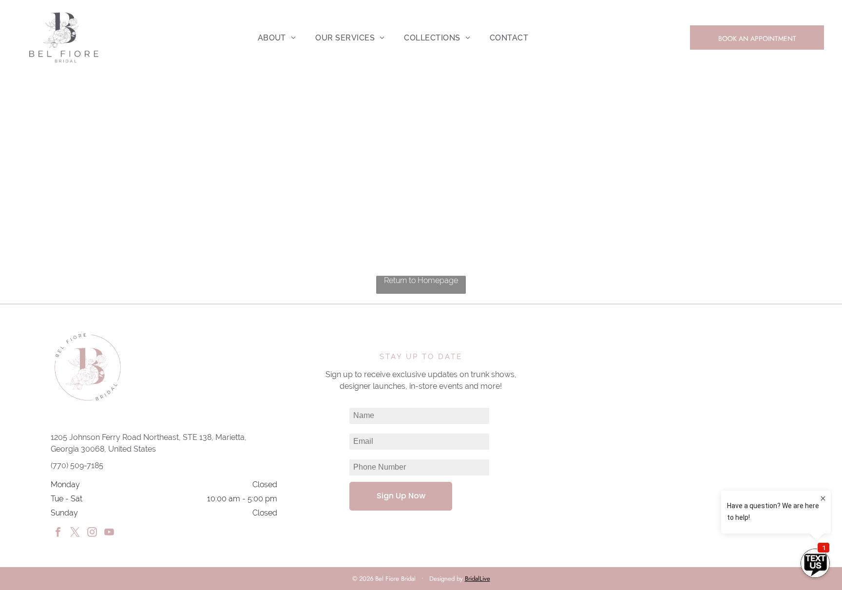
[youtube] (109, 533)
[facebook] (58, 533)
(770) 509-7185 (77, 465)
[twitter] (75, 533)
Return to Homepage (421, 280)
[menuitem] (277, 37)
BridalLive (477, 578)
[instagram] (92, 533)
